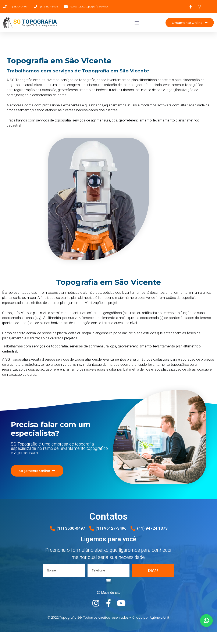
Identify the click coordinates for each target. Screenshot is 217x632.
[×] (206, 620)
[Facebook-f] (108, 603)
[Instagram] (96, 603)
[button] (136, 22)
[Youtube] (121, 603)
